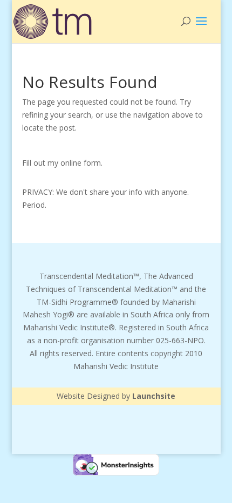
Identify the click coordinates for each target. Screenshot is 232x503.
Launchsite (153, 396)
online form (80, 163)
